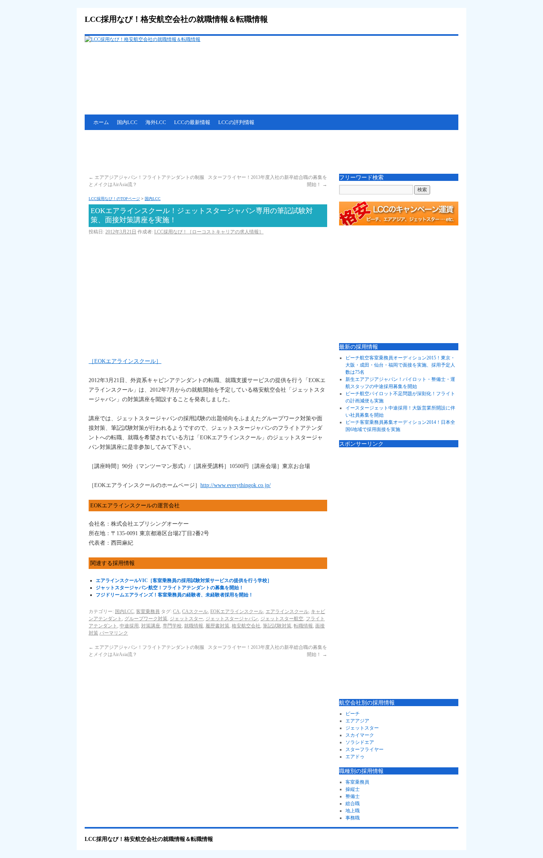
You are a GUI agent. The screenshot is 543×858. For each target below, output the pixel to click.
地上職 (352, 810)
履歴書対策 (217, 626)
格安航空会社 (246, 626)
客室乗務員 (148, 611)
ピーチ (352, 713)
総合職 (352, 803)
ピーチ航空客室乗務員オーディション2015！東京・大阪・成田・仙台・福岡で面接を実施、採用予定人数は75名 (400, 365)
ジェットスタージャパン (232, 618)
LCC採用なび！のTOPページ (114, 198)
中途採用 (129, 626)
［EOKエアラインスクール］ (125, 361)
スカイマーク (359, 735)
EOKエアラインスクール (236, 611)
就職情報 (193, 626)
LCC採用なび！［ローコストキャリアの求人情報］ (209, 232)
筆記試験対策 (277, 626)
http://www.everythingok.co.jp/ (235, 485)
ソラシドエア (359, 742)
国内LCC (127, 122)
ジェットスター (186, 618)
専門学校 (172, 626)
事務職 (352, 818)
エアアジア (357, 721)
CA (176, 611)
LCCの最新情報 (192, 122)
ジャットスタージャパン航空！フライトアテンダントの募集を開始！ (170, 587)
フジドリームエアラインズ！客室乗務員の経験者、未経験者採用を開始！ (174, 595)
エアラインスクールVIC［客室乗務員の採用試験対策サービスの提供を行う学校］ (184, 580)
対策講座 (150, 626)
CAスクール (195, 611)
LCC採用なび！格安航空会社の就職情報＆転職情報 (176, 19)
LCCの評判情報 (236, 122)
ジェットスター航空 (281, 618)
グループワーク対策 (145, 618)
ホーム (101, 122)
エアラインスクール (287, 611)
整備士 (352, 796)
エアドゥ (355, 756)
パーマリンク (113, 633)
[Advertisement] (229, 152)
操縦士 (352, 789)
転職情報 (303, 626)
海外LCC (155, 122)
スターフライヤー (364, 749)
